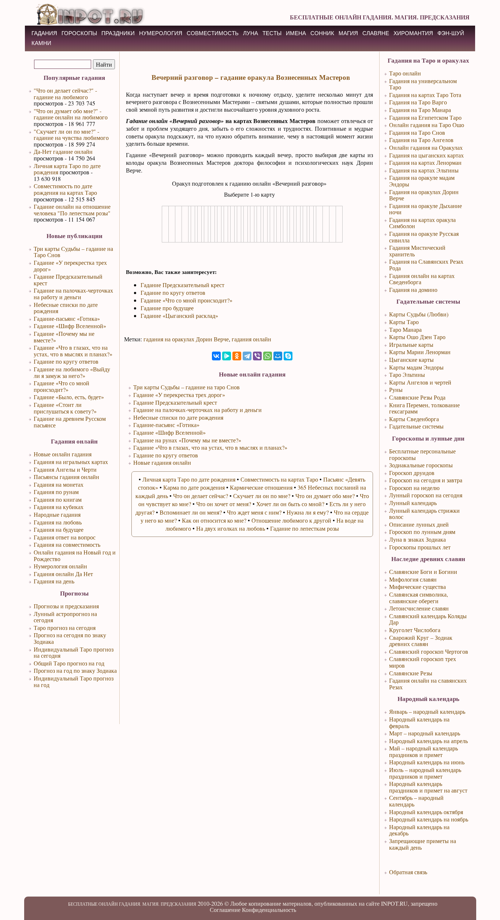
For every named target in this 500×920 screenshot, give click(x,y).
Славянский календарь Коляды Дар (428, 619)
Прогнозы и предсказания (66, 606)
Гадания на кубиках (58, 507)
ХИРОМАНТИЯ (413, 33)
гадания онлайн (251, 339)
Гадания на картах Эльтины (424, 170)
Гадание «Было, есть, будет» (69, 397)
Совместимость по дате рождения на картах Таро (65, 189)
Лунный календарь (413, 503)
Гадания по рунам (56, 492)
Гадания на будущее (58, 529)
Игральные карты (411, 344)
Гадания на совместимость (67, 544)
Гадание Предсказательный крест (68, 279)
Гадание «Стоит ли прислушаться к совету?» (65, 408)
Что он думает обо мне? (325, 496)
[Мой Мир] (277, 356)
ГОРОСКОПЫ (79, 33)
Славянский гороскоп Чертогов (428, 651)
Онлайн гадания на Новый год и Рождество (75, 555)
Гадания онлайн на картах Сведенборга (422, 279)
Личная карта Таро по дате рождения (67, 169)
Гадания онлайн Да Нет (63, 574)
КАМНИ (41, 43)
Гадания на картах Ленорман (425, 162)
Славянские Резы (410, 673)
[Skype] (288, 356)
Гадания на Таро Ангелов (421, 140)
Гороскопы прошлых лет (420, 547)
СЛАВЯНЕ (375, 33)
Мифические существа (417, 586)
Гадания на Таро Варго (418, 102)
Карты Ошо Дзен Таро (417, 337)
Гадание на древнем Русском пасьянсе (70, 422)
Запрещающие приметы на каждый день (422, 844)
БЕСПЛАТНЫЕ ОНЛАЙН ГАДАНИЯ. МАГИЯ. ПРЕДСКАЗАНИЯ (380, 17)
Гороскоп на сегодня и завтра (425, 480)
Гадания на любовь (58, 522)
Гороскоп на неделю (414, 487)
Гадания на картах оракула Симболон (422, 223)
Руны (396, 389)
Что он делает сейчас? (200, 496)
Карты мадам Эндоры (416, 367)
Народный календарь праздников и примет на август (428, 787)
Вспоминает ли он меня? (191, 512)
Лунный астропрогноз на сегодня (65, 617)
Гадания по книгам (58, 499)
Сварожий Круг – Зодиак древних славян (420, 641)
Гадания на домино (413, 289)
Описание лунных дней (419, 524)
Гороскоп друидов (411, 472)
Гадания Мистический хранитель (417, 251)
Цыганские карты (411, 359)
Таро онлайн (405, 73)
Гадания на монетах (58, 484)
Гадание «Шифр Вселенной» (70, 326)
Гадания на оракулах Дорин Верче (424, 195)
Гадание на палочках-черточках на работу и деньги (73, 293)
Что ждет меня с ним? (254, 512)
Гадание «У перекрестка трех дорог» (70, 266)
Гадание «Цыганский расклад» (179, 315)
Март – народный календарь (424, 733)
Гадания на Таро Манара (420, 110)
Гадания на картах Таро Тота (425, 95)
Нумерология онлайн (60, 566)
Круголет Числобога (414, 630)
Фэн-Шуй (450, 33)
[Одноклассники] (236, 356)
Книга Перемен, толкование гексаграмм (424, 408)
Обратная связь (408, 872)
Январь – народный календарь (427, 711)
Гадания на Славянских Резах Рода (426, 264)
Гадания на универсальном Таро (423, 84)
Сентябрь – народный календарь (416, 801)
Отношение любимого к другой (291, 520)
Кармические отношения (261, 487)
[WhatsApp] (267, 356)
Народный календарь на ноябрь (428, 819)
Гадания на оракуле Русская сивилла (424, 237)
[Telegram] (247, 356)
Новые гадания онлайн (162, 462)
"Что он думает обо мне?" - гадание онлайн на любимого (71, 114)
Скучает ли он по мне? (261, 496)
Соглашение (225, 909)
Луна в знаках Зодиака (417, 539)
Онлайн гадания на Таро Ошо (426, 125)
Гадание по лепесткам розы (304, 528)
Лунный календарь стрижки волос (424, 514)
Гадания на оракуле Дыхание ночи (425, 209)
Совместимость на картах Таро (279, 479)
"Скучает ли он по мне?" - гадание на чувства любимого (71, 134)
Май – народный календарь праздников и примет (423, 751)
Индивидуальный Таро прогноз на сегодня (73, 652)
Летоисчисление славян (419, 608)
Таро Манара (405, 329)
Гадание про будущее (167, 308)
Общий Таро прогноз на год (69, 663)
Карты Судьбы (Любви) (418, 314)
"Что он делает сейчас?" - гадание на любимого (65, 93)
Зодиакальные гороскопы (421, 465)
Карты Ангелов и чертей (420, 382)
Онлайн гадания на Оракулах (426, 147)
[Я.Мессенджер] (226, 356)
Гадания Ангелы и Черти (65, 469)
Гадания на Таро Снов (417, 132)
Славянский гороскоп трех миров (422, 662)
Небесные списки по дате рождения (66, 308)
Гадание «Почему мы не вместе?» (64, 337)
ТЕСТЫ (271, 33)
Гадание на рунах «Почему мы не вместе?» (187, 440)
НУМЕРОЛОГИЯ (160, 33)
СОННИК (322, 33)
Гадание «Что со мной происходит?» (61, 386)
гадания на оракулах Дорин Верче (186, 339)
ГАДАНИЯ (44, 33)
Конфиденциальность (269, 909)
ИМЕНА (296, 33)
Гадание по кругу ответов (66, 361)
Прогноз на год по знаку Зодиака (75, 670)
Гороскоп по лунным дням (422, 531)
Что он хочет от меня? (223, 504)
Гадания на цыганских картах (426, 155)
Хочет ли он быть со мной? (290, 504)
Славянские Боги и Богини (423, 571)
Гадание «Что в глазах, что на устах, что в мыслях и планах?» (73, 351)
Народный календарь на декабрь (419, 830)
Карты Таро (404, 322)
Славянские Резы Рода (417, 397)
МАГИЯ (348, 33)
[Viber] (257, 356)
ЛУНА (250, 33)
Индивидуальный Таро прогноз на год (73, 681)
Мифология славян (413, 579)
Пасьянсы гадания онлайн (66, 477)
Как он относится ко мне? (214, 520)
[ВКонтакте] (216, 356)
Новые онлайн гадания (63, 454)
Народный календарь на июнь (426, 762)
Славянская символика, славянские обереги (418, 597)
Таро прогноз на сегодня (65, 627)
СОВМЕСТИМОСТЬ (213, 33)
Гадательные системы (416, 426)
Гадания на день (54, 581)
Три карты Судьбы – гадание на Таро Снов (73, 252)
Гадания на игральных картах (71, 461)
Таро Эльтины (407, 374)
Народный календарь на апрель (428, 741)
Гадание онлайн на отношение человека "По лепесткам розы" (72, 210)
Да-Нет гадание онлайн (63, 151)
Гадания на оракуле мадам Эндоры (422, 181)
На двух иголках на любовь (230, 528)
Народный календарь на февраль (419, 722)
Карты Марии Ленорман (420, 352)
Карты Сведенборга (414, 419)
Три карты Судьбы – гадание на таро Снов (186, 387)
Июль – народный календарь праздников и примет (425, 773)
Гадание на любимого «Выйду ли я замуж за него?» (72, 372)
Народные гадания (57, 514)
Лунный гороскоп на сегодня (425, 495)
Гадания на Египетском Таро (425, 117)
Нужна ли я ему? (308, 512)
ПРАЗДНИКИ (118, 33)
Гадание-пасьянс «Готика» (67, 318)
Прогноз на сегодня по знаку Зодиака (70, 638)
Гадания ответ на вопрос (65, 537)
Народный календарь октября (426, 812)
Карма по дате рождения (194, 487)
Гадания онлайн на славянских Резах (428, 683)
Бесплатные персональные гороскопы (422, 454)
